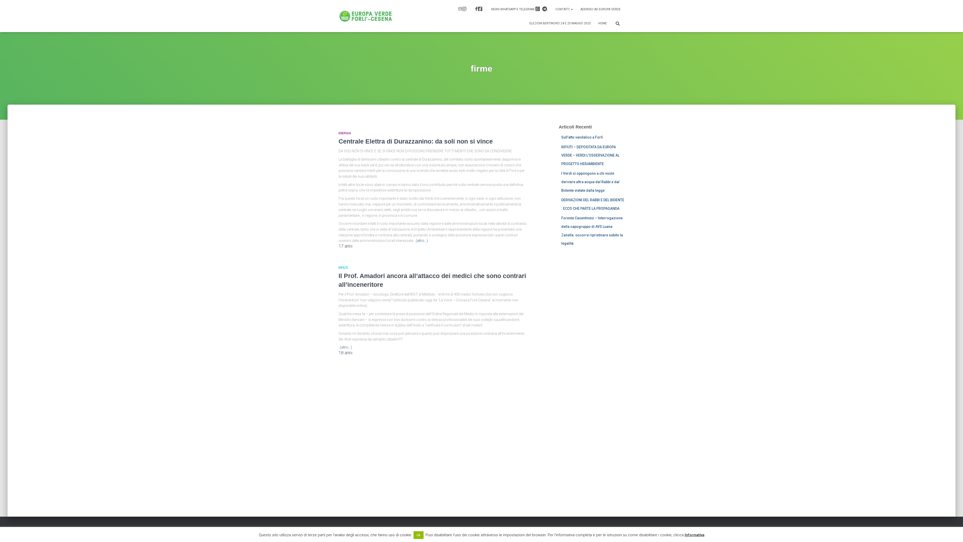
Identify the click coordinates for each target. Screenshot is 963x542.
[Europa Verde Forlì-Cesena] (366, 16)
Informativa (694, 535)
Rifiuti (343, 267)
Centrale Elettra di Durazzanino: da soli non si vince (416, 141)
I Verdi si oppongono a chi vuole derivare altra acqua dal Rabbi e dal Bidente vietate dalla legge (590, 181)
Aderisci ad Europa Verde (600, 9)
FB (479, 10)
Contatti (562, 9)
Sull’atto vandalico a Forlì (582, 137)
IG (462, 10)
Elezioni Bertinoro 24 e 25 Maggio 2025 (560, 23)
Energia (345, 133)
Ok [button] (419, 535)
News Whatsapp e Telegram (513, 9)
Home (602, 23)
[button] (571, 9)
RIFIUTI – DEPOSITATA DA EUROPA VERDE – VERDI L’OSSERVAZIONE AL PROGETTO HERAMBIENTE (590, 155)
